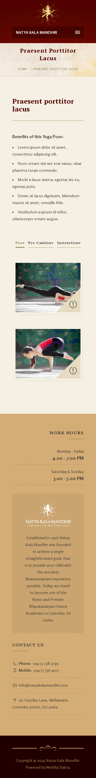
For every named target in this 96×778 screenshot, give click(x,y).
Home (22, 69)
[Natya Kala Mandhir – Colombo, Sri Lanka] (48, 13)
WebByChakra (58, 767)
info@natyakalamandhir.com (43, 685)
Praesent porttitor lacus (55, 69)
